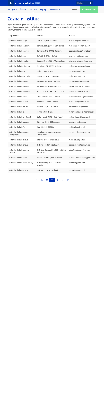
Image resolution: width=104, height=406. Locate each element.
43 (47, 180)
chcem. (24, 3)
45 (57, 180)
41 (36, 180)
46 (62, 180)
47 (68, 180)
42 (42, 180)
